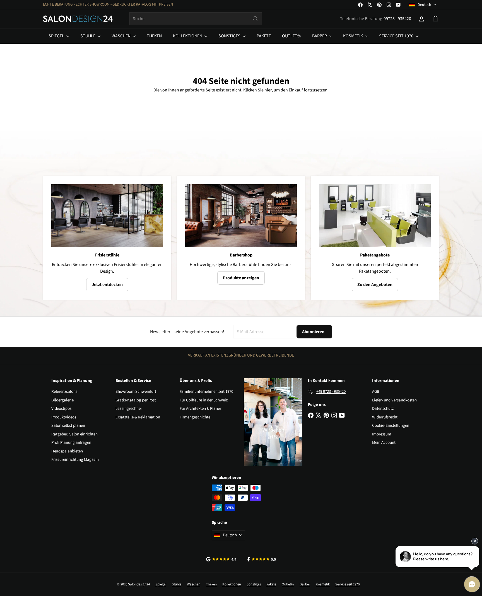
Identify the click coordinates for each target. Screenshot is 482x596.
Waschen (121, 36)
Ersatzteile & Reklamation (137, 417)
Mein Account (384, 442)
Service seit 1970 (396, 36)
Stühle (88, 36)
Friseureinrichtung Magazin (75, 459)
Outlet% (291, 36)
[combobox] (195, 18)
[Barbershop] (241, 215)
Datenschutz (383, 408)
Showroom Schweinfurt (135, 391)
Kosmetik (353, 36)
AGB (375, 391)
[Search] (255, 18)
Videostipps (61, 408)
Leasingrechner (128, 408)
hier (268, 90)
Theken (154, 36)
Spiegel (57, 36)
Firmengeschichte (195, 417)
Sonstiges (229, 36)
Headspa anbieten (67, 451)
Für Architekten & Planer (200, 408)
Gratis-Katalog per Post (135, 400)
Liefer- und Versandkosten (394, 400)
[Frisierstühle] (107, 215)
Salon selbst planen (68, 425)
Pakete (264, 36)
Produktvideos (63, 417)
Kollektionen (188, 36)
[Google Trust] (221, 559)
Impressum (381, 434)
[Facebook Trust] (261, 559)
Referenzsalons (64, 391)
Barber (320, 36)
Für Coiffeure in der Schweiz (204, 400)
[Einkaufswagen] (435, 19)
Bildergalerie (62, 400)
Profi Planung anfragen (71, 442)
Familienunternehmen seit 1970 (206, 391)
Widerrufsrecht (384, 417)
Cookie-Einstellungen (390, 425)
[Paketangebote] (375, 215)
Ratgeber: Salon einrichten (74, 434)
